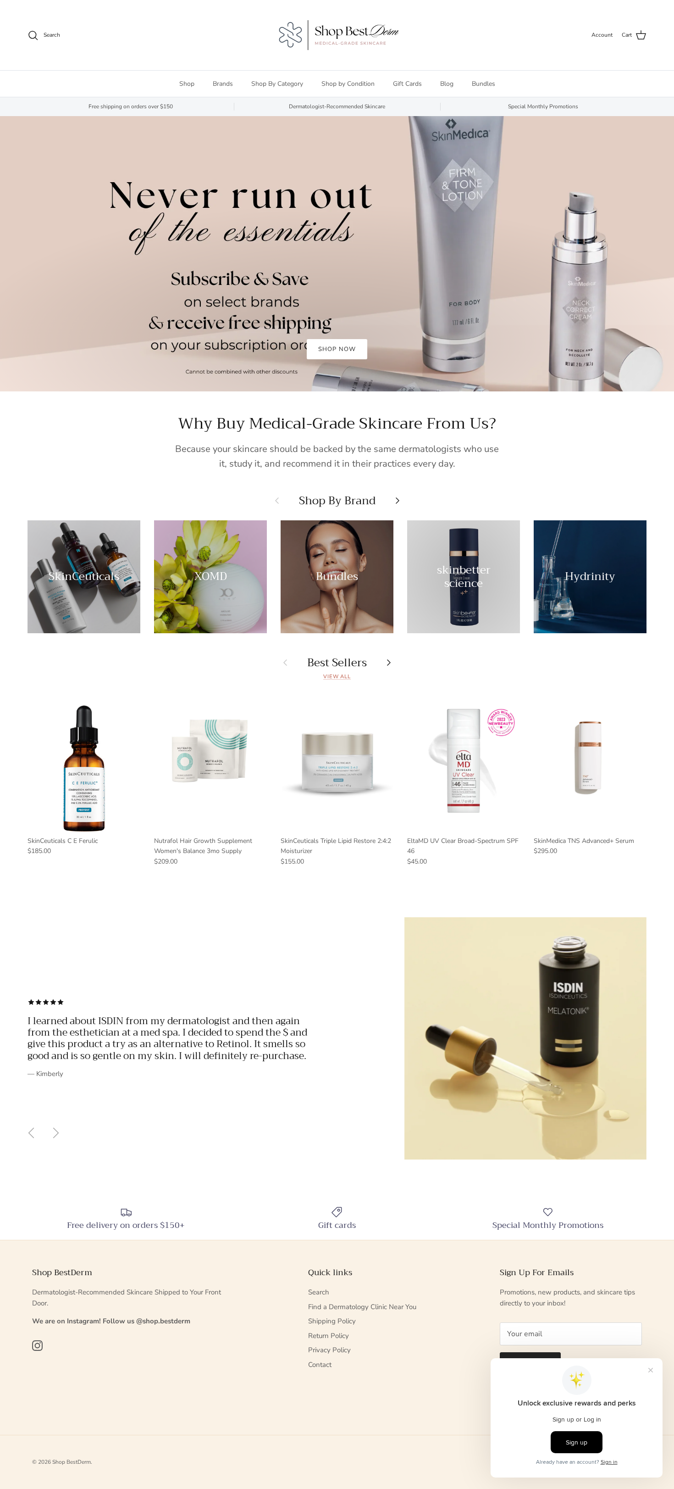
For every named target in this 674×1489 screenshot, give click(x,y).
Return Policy (328, 1335)
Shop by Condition (348, 83)
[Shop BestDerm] (337, 35)
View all (337, 676)
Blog (446, 83)
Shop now (336, 349)
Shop (186, 83)
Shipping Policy (332, 1321)
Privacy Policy (329, 1350)
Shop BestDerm (71, 1462)
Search (318, 1292)
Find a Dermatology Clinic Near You (362, 1306)
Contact (319, 1364)
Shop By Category (277, 83)
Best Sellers (337, 662)
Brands (223, 83)
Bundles (483, 83)
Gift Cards (407, 83)
